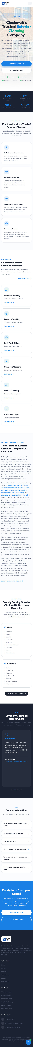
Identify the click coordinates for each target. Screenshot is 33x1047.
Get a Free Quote (15, 64)
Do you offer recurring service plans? (14, 868)
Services (4, 972)
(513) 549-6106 (17, 70)
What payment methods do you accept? (15, 858)
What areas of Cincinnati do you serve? (15, 824)
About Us (4, 968)
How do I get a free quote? (13, 834)
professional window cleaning (18, 485)
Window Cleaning (6, 992)
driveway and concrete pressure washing (15, 488)
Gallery (3, 978)
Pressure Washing (6, 995)
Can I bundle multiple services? (15, 849)
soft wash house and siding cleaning (14, 490)
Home (3, 965)
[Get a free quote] (28, 1042)
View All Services (23, 278)
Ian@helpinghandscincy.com (14, 1023)
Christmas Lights (6, 1008)
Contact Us (4, 982)
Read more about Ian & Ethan (11, 581)
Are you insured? (9, 841)
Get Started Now (16, 912)
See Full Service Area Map (15, 693)
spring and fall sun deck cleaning (12, 493)
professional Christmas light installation (15, 495)
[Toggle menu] (30, 3)
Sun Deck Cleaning (7, 1002)
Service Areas (5, 975)
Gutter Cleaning (6, 1005)
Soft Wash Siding (6, 998)
